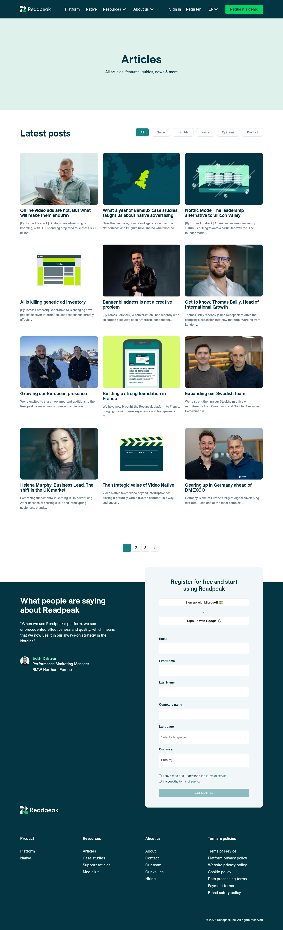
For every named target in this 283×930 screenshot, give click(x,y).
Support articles (97, 865)
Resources (112, 9)
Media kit (91, 872)
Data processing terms (227, 879)
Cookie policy (219, 872)
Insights (183, 132)
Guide (161, 132)
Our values (154, 872)
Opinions (228, 132)
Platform (72, 9)
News (205, 132)
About (150, 851)
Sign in (175, 9)
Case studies (94, 858)
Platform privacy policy (227, 858)
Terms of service (222, 851)
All (142, 132)
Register (193, 9)
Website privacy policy (227, 865)
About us (141, 9)
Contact (152, 858)
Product (252, 132)
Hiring (150, 879)
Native (91, 9)
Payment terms (221, 886)
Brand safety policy (224, 893)
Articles (89, 851)
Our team (153, 865)
